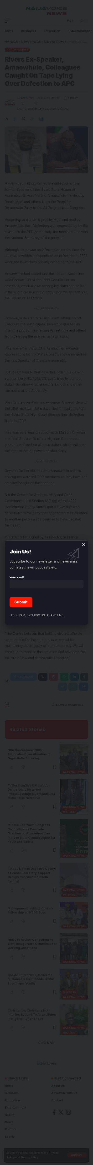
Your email (17, 577)
